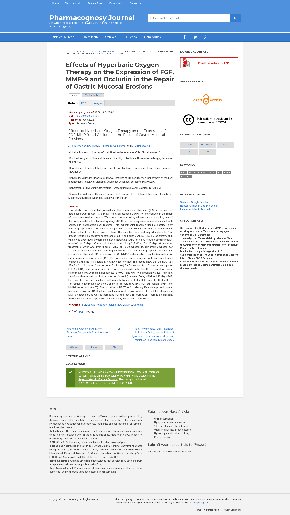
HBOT (120, 304)
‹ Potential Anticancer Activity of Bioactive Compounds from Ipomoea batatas (87, 332)
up (119, 328)
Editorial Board (95, 3)
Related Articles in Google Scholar (199, 205)
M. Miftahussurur (140, 145)
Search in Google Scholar (194, 202)
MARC (225, 145)
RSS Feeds (130, 37)
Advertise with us (212, 510)
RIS (188, 152)
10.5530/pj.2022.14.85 (87, 115)
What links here (92, 95)
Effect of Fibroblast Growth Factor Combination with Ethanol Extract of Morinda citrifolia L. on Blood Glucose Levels (209, 265)
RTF (207, 152)
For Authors (115, 3)
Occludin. (138, 304)
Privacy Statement (232, 510)
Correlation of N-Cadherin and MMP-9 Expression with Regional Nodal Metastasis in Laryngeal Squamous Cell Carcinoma (208, 231)
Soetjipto (92, 145)
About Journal (72, 3)
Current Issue (89, 37)
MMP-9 (128, 304)
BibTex (94, 347)
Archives (110, 37)
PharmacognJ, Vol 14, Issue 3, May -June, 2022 (94, 51)
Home (55, 3)
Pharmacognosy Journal (92, 18)
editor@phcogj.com (199, 502)
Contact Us (135, 3)
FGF (84, 304)
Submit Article (152, 37)
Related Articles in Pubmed (195, 209)
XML (114, 347)
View (76, 95)
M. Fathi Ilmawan (77, 145)
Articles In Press (63, 37)
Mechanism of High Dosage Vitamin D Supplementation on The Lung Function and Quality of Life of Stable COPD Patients (209, 255)
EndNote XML (207, 145)
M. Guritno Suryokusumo (112, 145)
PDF (81, 311)
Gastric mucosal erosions (101, 304)
